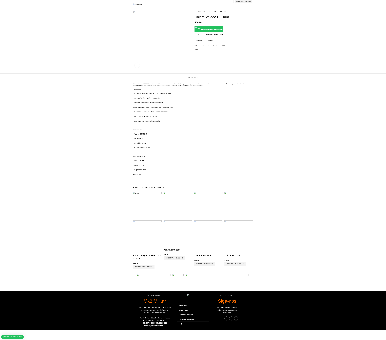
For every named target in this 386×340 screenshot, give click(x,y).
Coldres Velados (209, 12)
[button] (235, 264)
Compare (199, 40)
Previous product (248, 12)
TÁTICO (222, 46)
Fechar (136, 193)
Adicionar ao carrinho (214, 35)
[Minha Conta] (234, 5)
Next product (252, 12)
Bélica (201, 12)
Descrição (193, 78)
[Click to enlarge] (137, 65)
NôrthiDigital (248, 337)
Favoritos (210, 40)
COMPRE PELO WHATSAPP (243, 1)
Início (196, 12)
